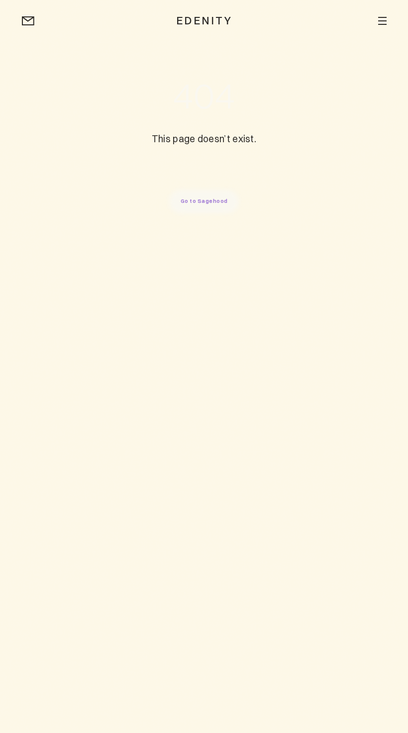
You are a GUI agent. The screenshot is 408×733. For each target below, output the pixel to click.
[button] (382, 21)
